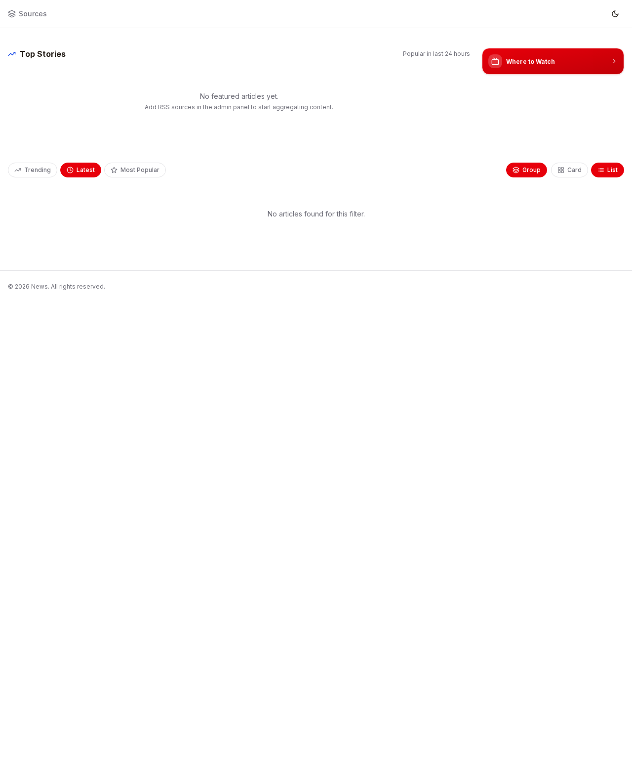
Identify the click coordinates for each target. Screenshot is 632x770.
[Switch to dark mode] (615, 14)
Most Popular (139, 169)
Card (574, 169)
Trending (37, 169)
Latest (86, 169)
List (612, 169)
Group (531, 169)
